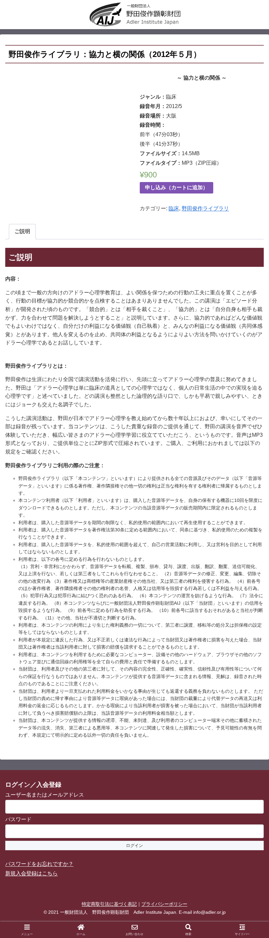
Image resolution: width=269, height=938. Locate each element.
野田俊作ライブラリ (205, 208)
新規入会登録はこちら (31, 873)
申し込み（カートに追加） (176, 187)
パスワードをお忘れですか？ (39, 864)
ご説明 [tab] (22, 231)
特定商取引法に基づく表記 (109, 904)
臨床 (174, 208)
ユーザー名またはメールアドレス (44, 795)
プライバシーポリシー (164, 904)
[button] (249, 829)
